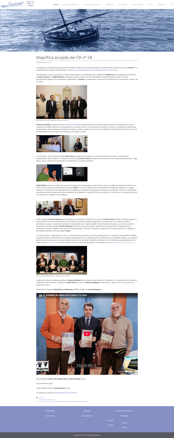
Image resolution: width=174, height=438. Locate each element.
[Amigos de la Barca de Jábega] (18, 4)
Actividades (161, 4)
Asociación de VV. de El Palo (66, 393)
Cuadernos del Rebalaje (92, 4)
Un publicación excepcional (46, 399)
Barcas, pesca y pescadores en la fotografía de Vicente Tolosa (93, 70)
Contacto (87, 411)
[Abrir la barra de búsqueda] (171, 4)
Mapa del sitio (87, 416)
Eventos (56, 4)
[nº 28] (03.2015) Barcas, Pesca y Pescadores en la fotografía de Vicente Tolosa (62, 401)
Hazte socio (49, 416)
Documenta (122, 4)
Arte (150, 4)
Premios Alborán (137, 4)
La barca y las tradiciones (70, 4)
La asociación (50, 411)
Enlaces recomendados (124, 411)
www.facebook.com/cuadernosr (123, 242)
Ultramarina (109, 4)
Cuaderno (52, 242)
